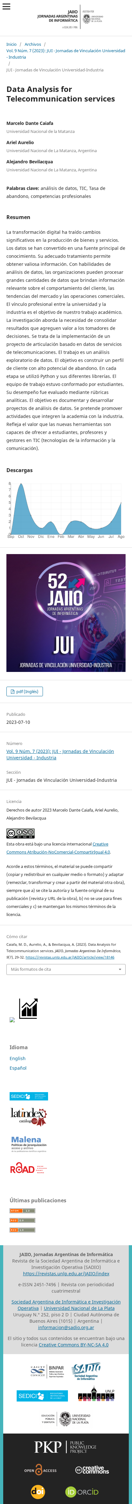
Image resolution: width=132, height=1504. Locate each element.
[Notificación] (12, 1021)
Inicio (11, 44)
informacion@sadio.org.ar (66, 1327)
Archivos (33, 44)
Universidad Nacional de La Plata (79, 1308)
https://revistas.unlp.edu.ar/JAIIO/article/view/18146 (70, 957)
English (18, 1058)
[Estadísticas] (29, 1021)
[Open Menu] (6, 6)
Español (18, 1068)
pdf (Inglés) (26, 691)
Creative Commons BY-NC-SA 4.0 (74, 1345)
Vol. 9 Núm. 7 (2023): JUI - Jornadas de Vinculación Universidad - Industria (65, 54)
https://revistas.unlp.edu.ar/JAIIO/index (66, 1274)
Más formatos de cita (31, 969)
